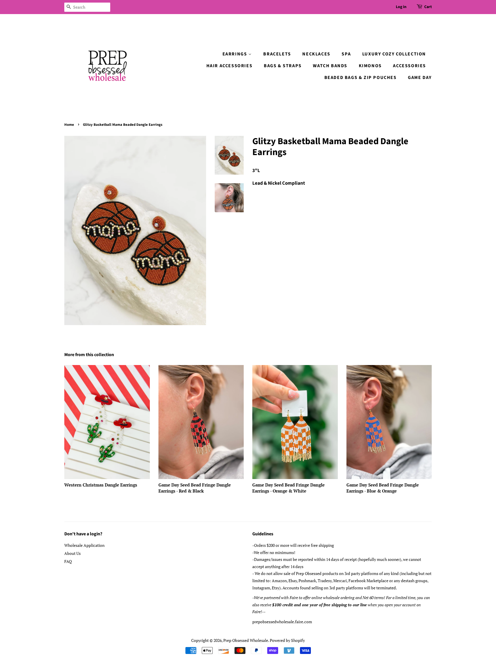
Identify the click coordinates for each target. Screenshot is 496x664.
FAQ (68, 561)
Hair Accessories (229, 66)
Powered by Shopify (287, 640)
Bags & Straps (283, 66)
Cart (428, 7)
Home (69, 124)
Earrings (235, 54)
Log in (401, 7)
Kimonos (370, 66)
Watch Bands (330, 66)
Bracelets (277, 54)
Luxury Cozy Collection (394, 54)
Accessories (409, 66)
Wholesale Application (84, 545)
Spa (346, 54)
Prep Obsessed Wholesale (245, 640)
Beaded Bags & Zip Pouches (360, 77)
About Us (72, 553)
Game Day (420, 77)
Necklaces (316, 54)
